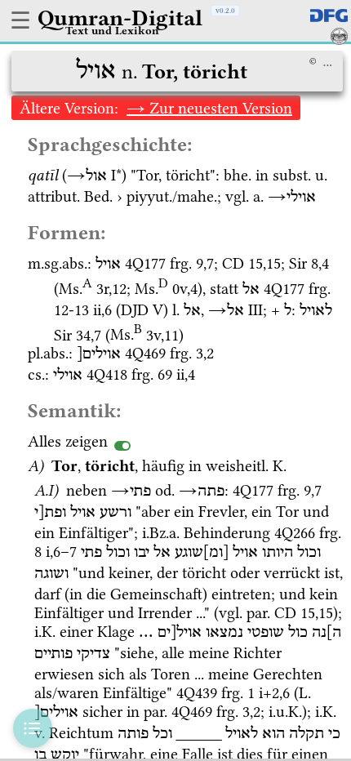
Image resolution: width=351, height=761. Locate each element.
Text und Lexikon (112, 30)
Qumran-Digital (120, 18)
